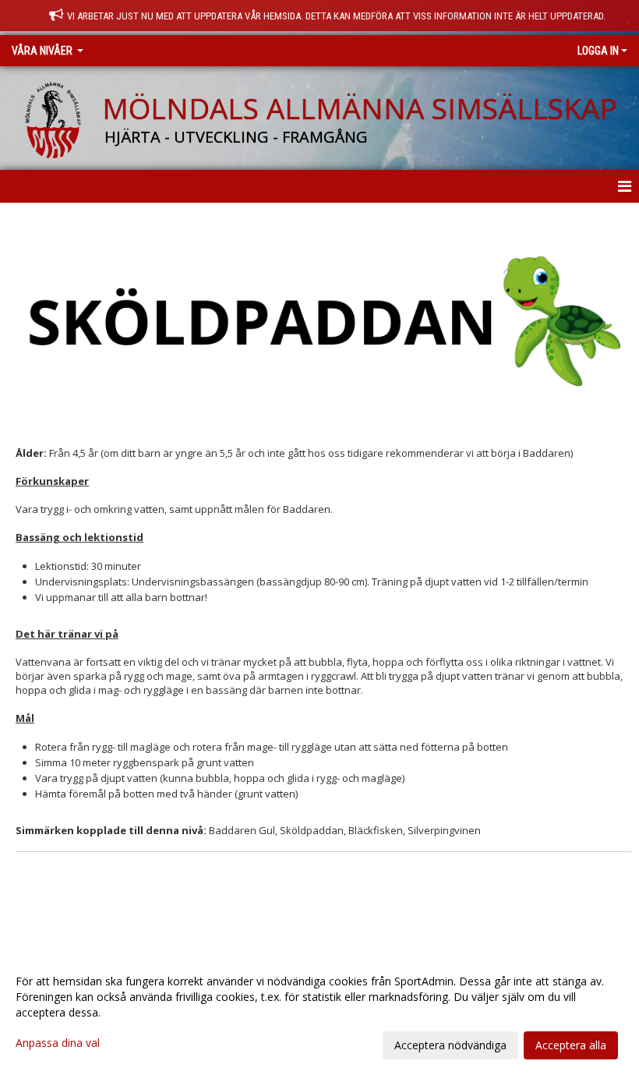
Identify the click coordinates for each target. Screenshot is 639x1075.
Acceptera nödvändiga (450, 1045)
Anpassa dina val (58, 1043)
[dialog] (319, 1012)
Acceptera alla (570, 1045)
